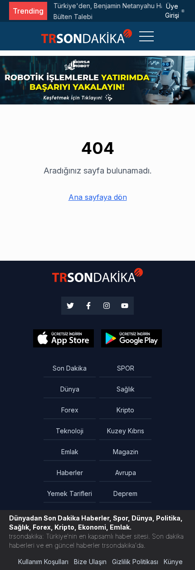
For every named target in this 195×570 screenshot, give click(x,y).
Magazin (125, 452)
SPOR (125, 368)
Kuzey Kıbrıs (125, 431)
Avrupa (125, 472)
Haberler (70, 472)
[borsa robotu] (97, 79)
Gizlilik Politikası (135, 561)
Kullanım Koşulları (43, 561)
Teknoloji (69, 431)
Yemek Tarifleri (69, 493)
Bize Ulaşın (90, 561)
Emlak (69, 452)
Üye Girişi (172, 10)
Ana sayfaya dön (97, 197)
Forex (69, 410)
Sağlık (126, 389)
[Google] (63, 338)
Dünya (69, 389)
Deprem (125, 493)
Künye (173, 561)
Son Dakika (70, 368)
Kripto (125, 410)
